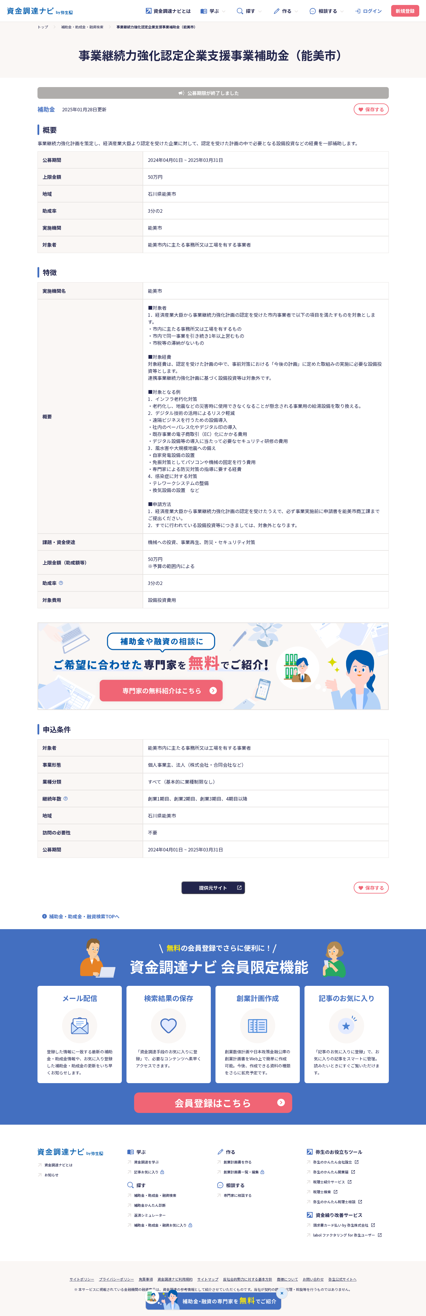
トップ (42, 26)
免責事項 (146, 1279)
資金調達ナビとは (172, 10)
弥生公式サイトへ (343, 1279)
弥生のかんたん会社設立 (332, 1161)
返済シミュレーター (150, 1215)
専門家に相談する (238, 1195)
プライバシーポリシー (116, 1279)
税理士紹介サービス (329, 1181)
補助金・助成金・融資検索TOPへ (84, 916)
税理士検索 (322, 1191)
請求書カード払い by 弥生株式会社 (340, 1225)
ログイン (372, 10)
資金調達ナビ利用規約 (175, 1279)
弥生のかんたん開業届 (330, 1171)
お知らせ (52, 1174)
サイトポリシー (82, 1279)
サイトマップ (207, 1279)
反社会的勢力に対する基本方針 (247, 1279)
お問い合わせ (313, 1279)
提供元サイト (213, 887)
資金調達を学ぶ (146, 1161)
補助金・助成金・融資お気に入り (160, 1225)
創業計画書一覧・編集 (241, 1171)
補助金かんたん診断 (150, 1205)
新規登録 (405, 10)
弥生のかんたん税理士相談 (334, 1201)
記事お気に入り (146, 1171)
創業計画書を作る (238, 1161)
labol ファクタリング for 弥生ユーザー (344, 1234)
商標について (287, 1279)
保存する (374, 109)
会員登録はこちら (212, 1102)
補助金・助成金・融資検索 (82, 26)
